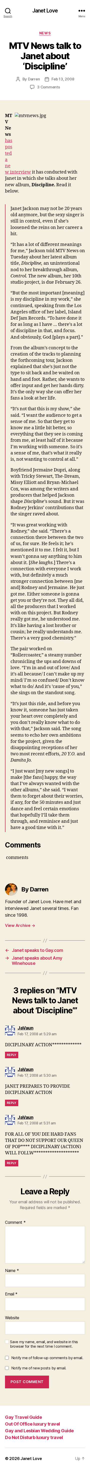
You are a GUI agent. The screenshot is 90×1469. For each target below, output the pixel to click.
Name (12, 1270)
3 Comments (48, 87)
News (45, 33)
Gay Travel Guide (23, 1417)
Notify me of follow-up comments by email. (47, 1357)
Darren (34, 79)
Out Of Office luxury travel (32, 1424)
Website (12, 1318)
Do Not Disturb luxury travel (34, 1437)
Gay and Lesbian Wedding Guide (39, 1430)
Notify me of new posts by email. (38, 1368)
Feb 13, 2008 (63, 79)
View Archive (20, 925)
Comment (15, 1222)
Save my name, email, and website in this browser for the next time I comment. (44, 1344)
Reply (11, 1055)
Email (11, 1294)
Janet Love (45, 10)
